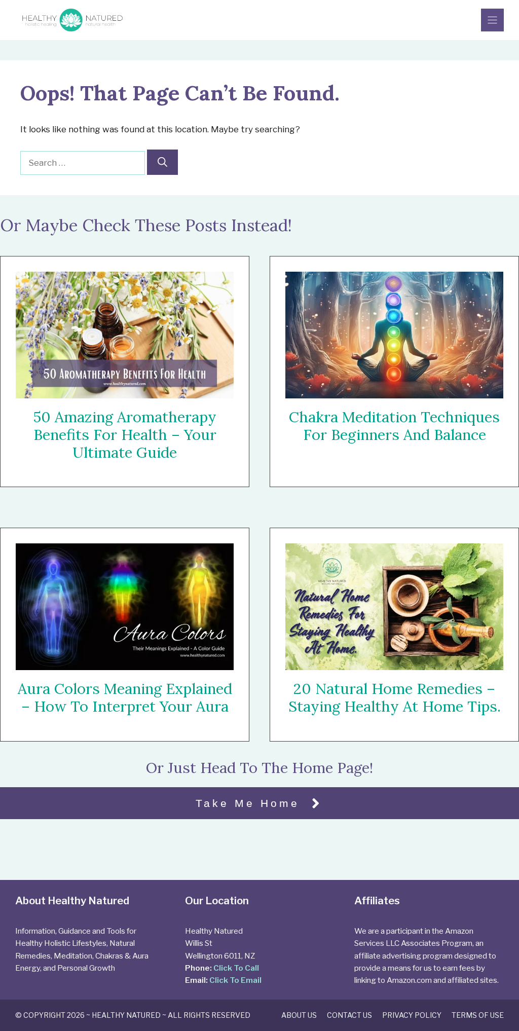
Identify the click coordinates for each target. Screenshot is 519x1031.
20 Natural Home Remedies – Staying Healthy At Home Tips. (394, 698)
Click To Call (236, 968)
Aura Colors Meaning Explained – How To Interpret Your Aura (125, 697)
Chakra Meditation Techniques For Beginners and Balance (394, 426)
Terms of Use (478, 1015)
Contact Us (349, 1015)
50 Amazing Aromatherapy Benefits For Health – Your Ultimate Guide (124, 435)
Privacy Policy (411, 1015)
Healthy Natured (126, 1015)
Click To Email (235, 980)
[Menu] (492, 20)
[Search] (162, 162)
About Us (299, 1015)
